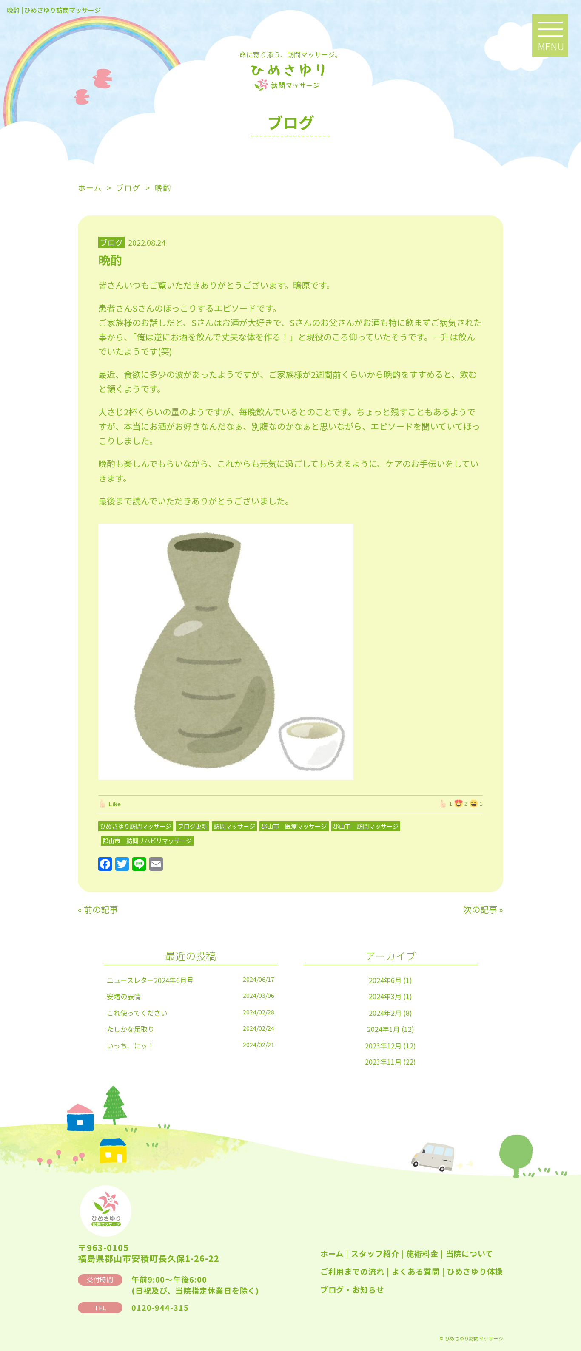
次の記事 (480, 909)
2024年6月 (385, 980)
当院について (469, 1253)
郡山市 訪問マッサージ (366, 826)
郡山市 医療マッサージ (294, 826)
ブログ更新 (193, 826)
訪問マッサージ (234, 826)
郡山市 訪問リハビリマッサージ (147, 840)
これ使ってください (137, 1012)
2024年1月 (383, 1029)
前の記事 (101, 909)
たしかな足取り (130, 1029)
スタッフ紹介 (375, 1253)
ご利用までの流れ (352, 1271)
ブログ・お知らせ (352, 1289)
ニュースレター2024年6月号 (150, 980)
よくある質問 (416, 1271)
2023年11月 (383, 1061)
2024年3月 (385, 996)
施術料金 (422, 1253)
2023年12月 (383, 1045)
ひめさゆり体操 (475, 1271)
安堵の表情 (124, 996)
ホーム (332, 1253)
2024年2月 (385, 1013)
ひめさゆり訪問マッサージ (135, 826)
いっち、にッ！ (130, 1045)
